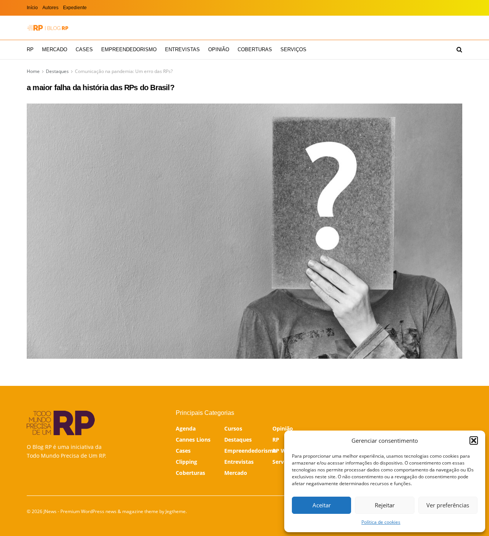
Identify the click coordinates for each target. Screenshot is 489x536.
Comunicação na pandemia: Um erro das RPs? (124, 71)
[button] (474, 440)
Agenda (186, 428)
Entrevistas (182, 49)
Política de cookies (380, 522)
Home (33, 71)
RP (30, 49)
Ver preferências (447, 505)
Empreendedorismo (129, 49)
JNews (50, 511)
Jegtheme (175, 511)
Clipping (186, 461)
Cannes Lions (193, 439)
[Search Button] (459, 49)
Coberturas (255, 49)
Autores (50, 7)
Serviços (293, 49)
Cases (84, 49)
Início (32, 7)
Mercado (54, 49)
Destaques (57, 71)
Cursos (233, 428)
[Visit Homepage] (48, 27)
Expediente (75, 7)
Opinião (218, 49)
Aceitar (322, 505)
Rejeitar (385, 505)
